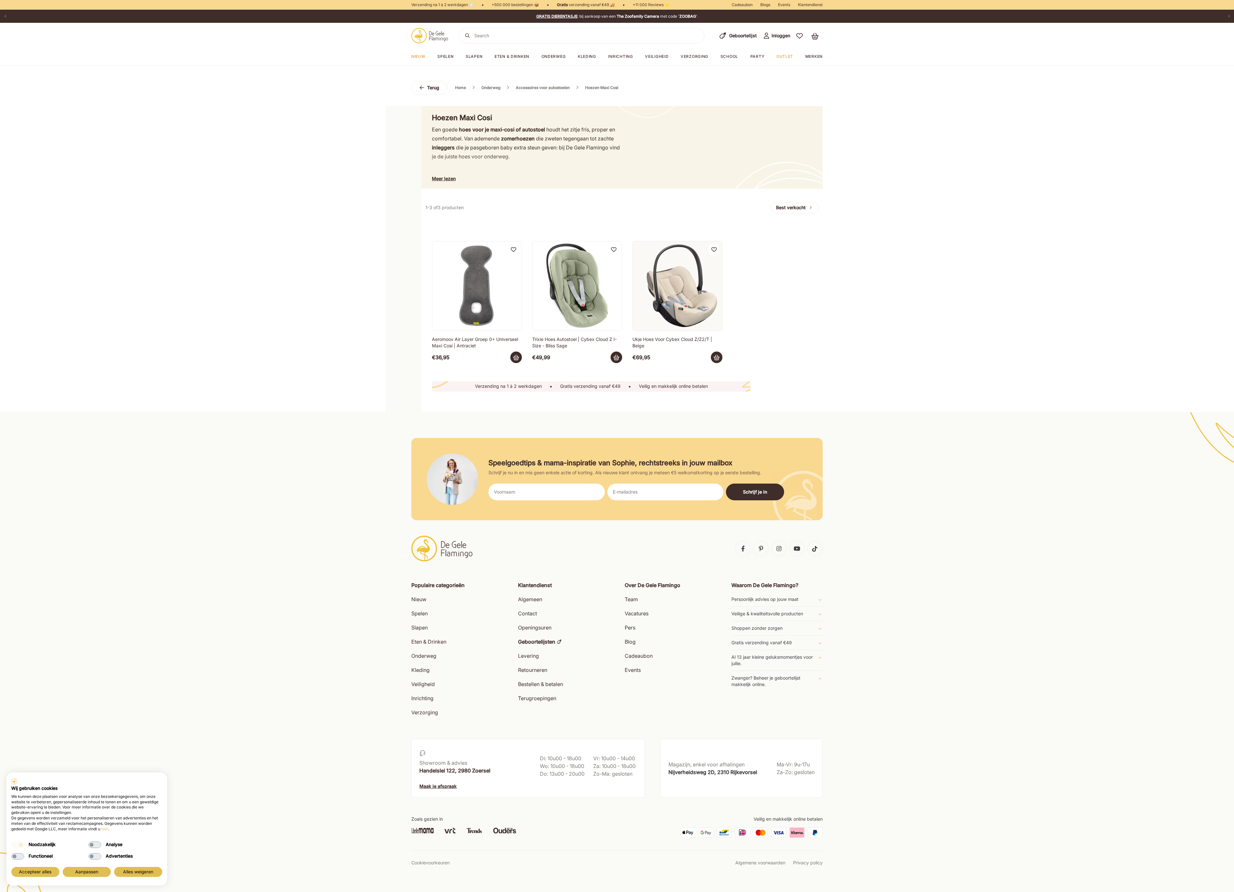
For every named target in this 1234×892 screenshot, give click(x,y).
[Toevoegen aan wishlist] (513, 249)
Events (784, 4)
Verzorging (694, 56)
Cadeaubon (742, 4)
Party (757, 56)
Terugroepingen (537, 698)
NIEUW (418, 56)
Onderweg (553, 56)
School (729, 56)
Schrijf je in (755, 492)
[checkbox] (17, 845)
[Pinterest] (761, 548)
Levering (528, 656)
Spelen (445, 56)
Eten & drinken (512, 56)
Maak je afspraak (438, 786)
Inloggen (781, 35)
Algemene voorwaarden (760, 862)
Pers (630, 627)
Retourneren (532, 670)
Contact (527, 613)
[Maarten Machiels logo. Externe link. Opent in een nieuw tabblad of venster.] (14, 781)
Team (631, 599)
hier (104, 828)
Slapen (474, 56)
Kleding (587, 56)
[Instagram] (779, 548)
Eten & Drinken (428, 641)
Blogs (765, 4)
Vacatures (636, 613)
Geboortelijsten (536, 641)
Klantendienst (810, 4)
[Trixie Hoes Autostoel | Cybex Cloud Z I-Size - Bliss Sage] (577, 286)
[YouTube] (797, 548)
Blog (630, 641)
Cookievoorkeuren (430, 862)
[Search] (467, 36)
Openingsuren (534, 627)
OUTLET (784, 56)
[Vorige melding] (5, 16)
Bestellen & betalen (540, 684)
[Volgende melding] (1229, 16)
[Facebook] (743, 548)
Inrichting (620, 56)
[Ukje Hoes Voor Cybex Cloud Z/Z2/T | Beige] (677, 286)
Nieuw (418, 599)
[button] (799, 36)
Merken (814, 56)
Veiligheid (656, 56)
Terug (433, 87)
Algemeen (530, 599)
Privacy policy (808, 862)
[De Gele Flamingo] (429, 35)
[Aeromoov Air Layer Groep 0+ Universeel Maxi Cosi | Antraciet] (477, 286)
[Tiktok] (815, 548)
